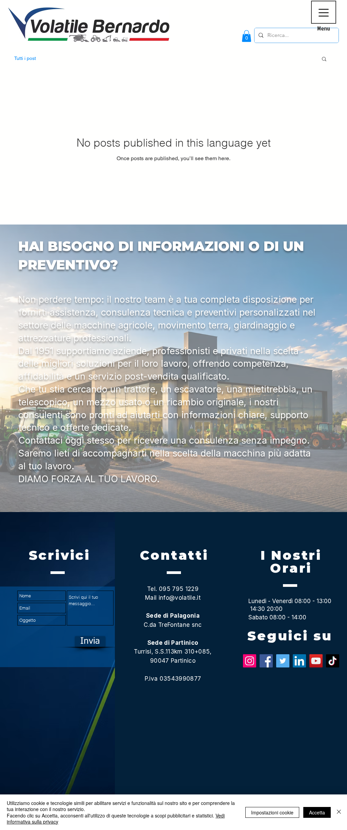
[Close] (339, 812)
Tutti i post (25, 58)
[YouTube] (316, 660)
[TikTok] (332, 660)
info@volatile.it (180, 597)
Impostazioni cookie (272, 812)
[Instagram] (249, 660)
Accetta (317, 812)
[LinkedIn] (299, 660)
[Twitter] (282, 660)
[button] (246, 36)
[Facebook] (266, 660)
